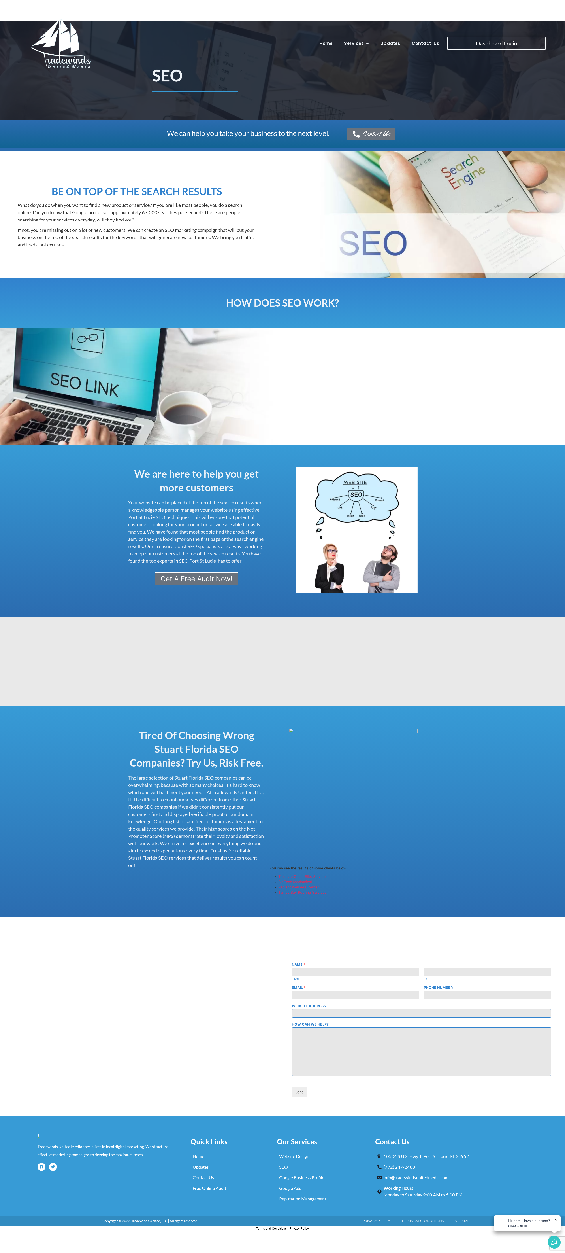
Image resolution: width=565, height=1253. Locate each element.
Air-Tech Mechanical (295, 882)
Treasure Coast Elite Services (302, 876)
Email (298, 987)
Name (298, 964)
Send (299, 1092)
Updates (390, 43)
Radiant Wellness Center (298, 887)
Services (354, 43)
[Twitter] (53, 1167)
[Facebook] (41, 1167)
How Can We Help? (310, 1024)
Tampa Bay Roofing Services (302, 892)
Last (427, 979)
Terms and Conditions (271, 1228)
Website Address (309, 1006)
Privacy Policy (299, 1228)
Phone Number (438, 987)
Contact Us (425, 43)
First (295, 979)
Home (326, 43)
